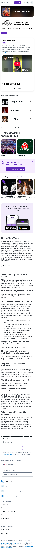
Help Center (5, 530)
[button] (6, 3)
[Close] (32, 161)
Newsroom (5, 518)
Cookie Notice (15, 543)
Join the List (17, 448)
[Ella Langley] (25, 189)
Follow (4, 33)
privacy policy (8, 454)
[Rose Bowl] (25, 148)
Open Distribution (7, 508)
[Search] (24, 2)
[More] (32, 8)
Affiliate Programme (8, 511)
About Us (4, 504)
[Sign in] (27, 2)
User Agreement (27, 542)
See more (17, 127)
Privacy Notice (5, 543)
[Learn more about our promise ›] (7, 481)
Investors (4, 515)
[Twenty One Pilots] (8, 189)
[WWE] (8, 148)
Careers (4, 522)
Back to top (6, 265)
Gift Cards (4, 533)
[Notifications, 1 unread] (31, 2)
